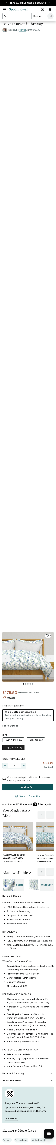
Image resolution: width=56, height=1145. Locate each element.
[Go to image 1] (23, 684)
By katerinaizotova (43, 861)
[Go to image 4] (29, 684)
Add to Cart (27, 787)
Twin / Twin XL (13, 739)
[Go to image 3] (27, 684)
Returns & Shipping (27, 1073)
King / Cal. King (13, 747)
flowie (22, 29)
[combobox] (38, 16)
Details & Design (27, 896)
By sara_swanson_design (12, 861)
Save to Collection (27, 796)
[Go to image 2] (25, 684)
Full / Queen (36, 739)
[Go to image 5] (30, 684)
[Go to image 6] (32, 684)
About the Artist (27, 1080)
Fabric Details (12, 726)
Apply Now (11, 1118)
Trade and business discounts (28, 3)
